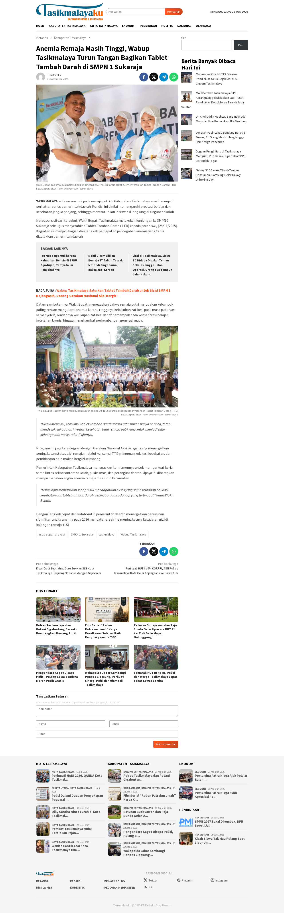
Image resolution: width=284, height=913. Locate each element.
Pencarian (173, 12)
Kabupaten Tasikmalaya (138, 771)
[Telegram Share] (163, 77)
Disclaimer (44, 887)
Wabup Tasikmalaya (133, 534)
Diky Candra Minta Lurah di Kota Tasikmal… (76, 814)
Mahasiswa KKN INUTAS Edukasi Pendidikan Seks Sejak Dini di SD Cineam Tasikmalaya (217, 78)
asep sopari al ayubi (52, 534)
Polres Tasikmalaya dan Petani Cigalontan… (146, 778)
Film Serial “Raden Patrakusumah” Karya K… (149, 798)
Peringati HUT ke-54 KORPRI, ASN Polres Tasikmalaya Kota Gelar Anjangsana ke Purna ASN (146, 568)
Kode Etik (77, 887)
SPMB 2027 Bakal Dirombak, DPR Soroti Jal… (219, 824)
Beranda (42, 881)
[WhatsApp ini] (173, 77)
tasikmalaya (106, 534)
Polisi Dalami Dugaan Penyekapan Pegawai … (77, 798)
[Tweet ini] (153, 77)
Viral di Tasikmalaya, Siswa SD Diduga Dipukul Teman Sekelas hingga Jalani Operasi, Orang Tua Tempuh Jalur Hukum (152, 265)
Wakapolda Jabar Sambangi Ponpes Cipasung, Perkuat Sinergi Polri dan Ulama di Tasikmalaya (105, 679)
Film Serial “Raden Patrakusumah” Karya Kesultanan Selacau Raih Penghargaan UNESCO (103, 631)
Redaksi (75, 881)
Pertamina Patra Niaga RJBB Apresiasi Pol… (216, 795)
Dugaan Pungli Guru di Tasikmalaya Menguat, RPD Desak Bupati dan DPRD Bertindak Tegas (221, 156)
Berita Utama (60, 788)
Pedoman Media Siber (119, 887)
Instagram (221, 880)
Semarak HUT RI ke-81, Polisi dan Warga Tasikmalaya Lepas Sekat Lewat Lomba (156, 677)
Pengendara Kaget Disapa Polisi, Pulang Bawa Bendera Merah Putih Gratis (57, 677)
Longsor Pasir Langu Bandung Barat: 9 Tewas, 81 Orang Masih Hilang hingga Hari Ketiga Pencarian (220, 137)
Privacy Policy (114, 881)
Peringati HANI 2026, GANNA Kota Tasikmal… (77, 778)
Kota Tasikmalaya (63, 771)
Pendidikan (202, 817)
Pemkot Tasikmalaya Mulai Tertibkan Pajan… (72, 831)
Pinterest (187, 880)
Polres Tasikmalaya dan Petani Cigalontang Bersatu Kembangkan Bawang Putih (56, 629)
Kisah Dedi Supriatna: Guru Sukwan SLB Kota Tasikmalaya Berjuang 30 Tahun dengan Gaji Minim (68, 568)
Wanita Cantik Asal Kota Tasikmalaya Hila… (70, 848)
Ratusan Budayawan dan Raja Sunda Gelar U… (145, 814)
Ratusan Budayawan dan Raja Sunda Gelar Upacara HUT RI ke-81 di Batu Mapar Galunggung (155, 631)
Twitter (153, 880)
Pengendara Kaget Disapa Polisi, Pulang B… (148, 834)
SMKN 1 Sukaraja (82, 534)
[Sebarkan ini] (143, 77)
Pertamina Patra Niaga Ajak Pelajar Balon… (221, 778)
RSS (151, 887)
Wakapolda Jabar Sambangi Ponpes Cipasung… (144, 853)
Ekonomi (200, 771)
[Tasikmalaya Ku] (69, 11)
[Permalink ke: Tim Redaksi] (40, 77)
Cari (183, 38)
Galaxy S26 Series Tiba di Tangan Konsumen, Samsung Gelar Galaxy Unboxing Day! (218, 175)
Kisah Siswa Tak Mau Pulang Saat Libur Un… (220, 841)
